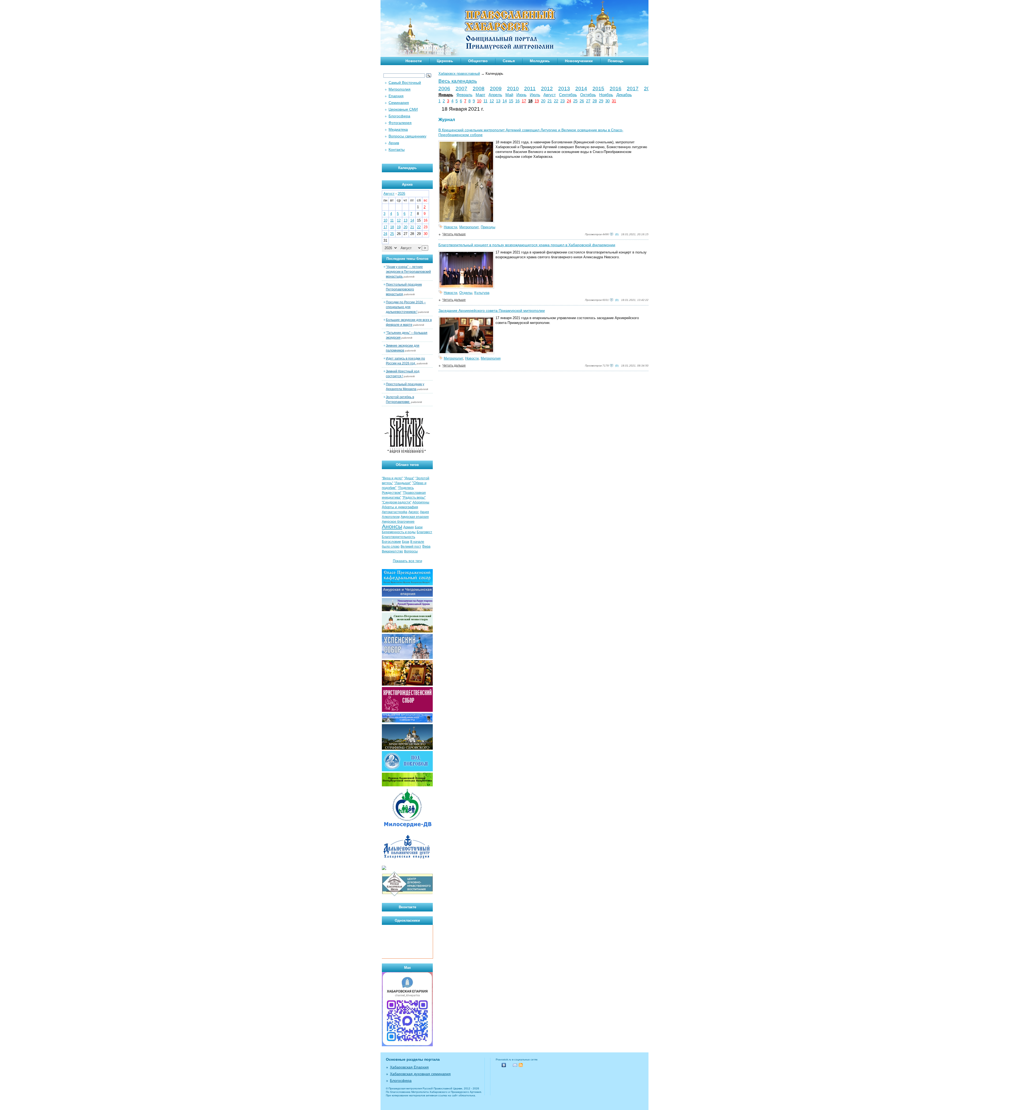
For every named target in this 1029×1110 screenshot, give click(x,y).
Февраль (464, 95)
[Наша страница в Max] (407, 1045)
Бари (419, 527)
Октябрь (588, 95)
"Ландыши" (402, 483)
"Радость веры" (414, 497)
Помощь (616, 61)
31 (614, 101)
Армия (408, 527)
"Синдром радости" (396, 502)
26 (582, 101)
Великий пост (411, 546)
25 (575, 101)
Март (480, 95)
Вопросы (411, 551)
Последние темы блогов (407, 259)
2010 (513, 88)
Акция (424, 512)
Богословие (391, 542)
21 (549, 101)
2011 (530, 88)
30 (607, 101)
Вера (426, 546)
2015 (598, 88)
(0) (616, 234)
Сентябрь (568, 95)
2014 (581, 88)
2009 (496, 88)
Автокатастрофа (394, 512)
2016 (615, 88)
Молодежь (540, 61)
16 (517, 101)
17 (524, 101)
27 (588, 101)
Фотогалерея (400, 123)
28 (594, 101)
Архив (394, 143)
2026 (401, 194)
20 (543, 101)
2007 (461, 88)
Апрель (495, 95)
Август (549, 95)
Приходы (488, 227)
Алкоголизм (391, 517)
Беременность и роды (399, 532)
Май (509, 95)
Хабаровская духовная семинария (420, 1074)
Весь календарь (457, 81)
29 (601, 101)
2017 (633, 88)
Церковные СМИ (403, 109)
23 (562, 101)
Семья (509, 61)
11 (485, 101)
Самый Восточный (405, 82)
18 (530, 101)
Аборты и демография (400, 507)
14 (504, 101)
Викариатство (392, 551)
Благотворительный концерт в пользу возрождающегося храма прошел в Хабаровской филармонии (526, 245)
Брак (405, 542)
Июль (535, 95)
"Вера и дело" (392, 478)
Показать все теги (407, 561)
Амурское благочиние (398, 522)
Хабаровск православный (459, 74)
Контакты (397, 149)
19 (537, 101)
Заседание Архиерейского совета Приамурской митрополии (491, 310)
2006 (444, 88)
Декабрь (624, 95)
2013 (564, 88)
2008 (478, 88)
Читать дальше (454, 234)
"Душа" (409, 478)
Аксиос (413, 512)
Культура (481, 293)
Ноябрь (606, 95)
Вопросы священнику (407, 136)
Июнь (521, 95)
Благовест (424, 532)
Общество (478, 61)
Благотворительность (398, 537)
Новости (413, 61)
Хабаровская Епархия (409, 1067)
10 (479, 101)
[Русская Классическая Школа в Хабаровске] (407, 896)
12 (492, 101)
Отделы (465, 293)
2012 (547, 88)
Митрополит (469, 227)
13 (498, 101)
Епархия (396, 96)
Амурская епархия (415, 517)
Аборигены (420, 502)
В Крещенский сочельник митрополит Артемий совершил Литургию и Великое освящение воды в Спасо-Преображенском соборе (530, 132)
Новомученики (579, 61)
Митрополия (491, 358)
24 (569, 101)
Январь (445, 95)
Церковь (445, 61)
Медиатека (398, 129)
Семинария (399, 102)
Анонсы (392, 526)
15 (511, 101)
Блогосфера (399, 116)
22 (556, 101)
